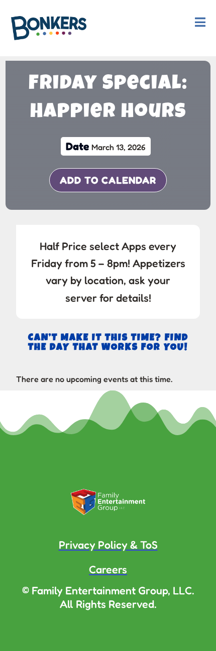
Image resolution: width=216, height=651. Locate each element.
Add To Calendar (108, 180)
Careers (108, 569)
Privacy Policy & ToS (108, 544)
